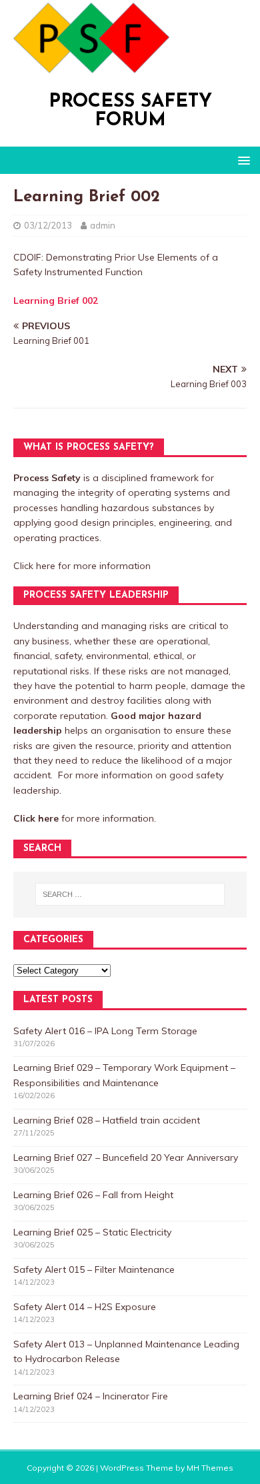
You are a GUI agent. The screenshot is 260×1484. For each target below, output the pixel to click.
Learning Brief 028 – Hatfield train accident (106, 1120)
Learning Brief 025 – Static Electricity (92, 1232)
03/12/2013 (48, 225)
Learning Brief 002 (55, 301)
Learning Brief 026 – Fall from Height (93, 1195)
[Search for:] (130, 894)
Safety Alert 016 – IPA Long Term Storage (105, 1031)
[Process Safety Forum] (87, 69)
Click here (34, 566)
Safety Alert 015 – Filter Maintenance (94, 1269)
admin (102, 225)
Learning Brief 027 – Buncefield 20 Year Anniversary (125, 1157)
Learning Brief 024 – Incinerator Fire (90, 1396)
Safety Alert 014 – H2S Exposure (84, 1307)
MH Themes (210, 1468)
